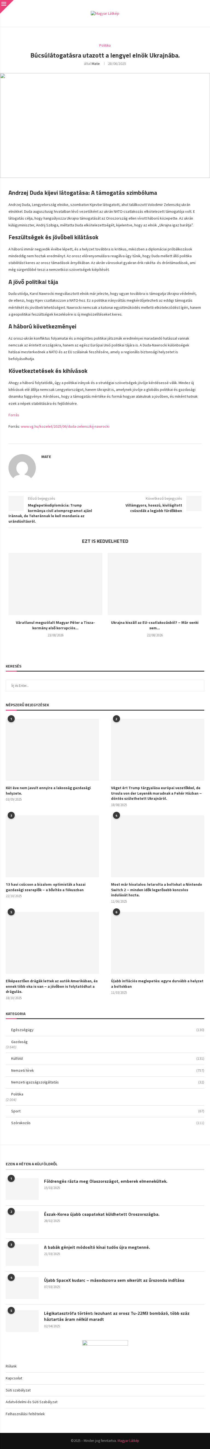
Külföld (107, 1058)
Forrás (13, 414)
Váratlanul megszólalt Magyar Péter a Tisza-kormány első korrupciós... (55, 625)
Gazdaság (19, 1041)
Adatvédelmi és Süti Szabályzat (31, 1401)
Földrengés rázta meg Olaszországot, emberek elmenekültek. (105, 1181)
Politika (17, 1094)
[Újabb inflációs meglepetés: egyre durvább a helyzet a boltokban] (157, 943)
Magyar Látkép (128, 1440)
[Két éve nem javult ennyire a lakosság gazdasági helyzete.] (52, 750)
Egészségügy (107, 1029)
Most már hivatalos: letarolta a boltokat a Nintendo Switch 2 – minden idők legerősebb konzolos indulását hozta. (156, 890)
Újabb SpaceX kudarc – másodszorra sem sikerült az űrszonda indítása (114, 1280)
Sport (107, 1111)
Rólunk (11, 1366)
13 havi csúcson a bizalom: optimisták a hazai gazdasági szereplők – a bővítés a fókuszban (46, 887)
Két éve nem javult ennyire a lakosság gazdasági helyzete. (48, 790)
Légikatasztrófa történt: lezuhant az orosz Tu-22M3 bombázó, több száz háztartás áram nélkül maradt (116, 1316)
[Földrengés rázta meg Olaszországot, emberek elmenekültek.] (22, 1189)
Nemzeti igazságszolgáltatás (107, 1082)
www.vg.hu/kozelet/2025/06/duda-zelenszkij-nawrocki (65, 426)
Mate (96, 63)
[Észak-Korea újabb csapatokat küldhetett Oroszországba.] (22, 1222)
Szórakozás (107, 1122)
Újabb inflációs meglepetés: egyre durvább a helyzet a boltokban (157, 983)
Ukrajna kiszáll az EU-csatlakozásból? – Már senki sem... (155, 625)
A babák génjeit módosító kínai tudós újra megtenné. (97, 1247)
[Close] (7, 7)
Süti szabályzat (18, 1390)
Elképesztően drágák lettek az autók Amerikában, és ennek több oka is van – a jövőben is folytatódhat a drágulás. (52, 986)
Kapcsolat (14, 1378)
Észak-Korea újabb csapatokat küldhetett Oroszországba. (101, 1214)
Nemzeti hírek (107, 1070)
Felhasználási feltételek (25, 1413)
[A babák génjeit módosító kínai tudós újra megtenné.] (22, 1255)
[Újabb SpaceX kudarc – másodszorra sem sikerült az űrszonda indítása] (22, 1288)
